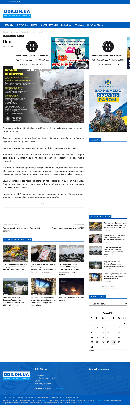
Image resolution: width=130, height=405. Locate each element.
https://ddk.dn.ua (89, 403)
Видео (34, 25)
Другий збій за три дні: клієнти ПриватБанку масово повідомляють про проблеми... (115, 237)
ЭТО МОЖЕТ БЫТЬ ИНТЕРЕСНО (17, 240)
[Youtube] (125, 2)
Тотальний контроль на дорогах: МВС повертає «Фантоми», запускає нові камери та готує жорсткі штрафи (69, 269)
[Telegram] (113, 2)
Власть (6, 294)
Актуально (22, 25)
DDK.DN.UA (46, 400)
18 (97, 337)
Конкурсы (66, 25)
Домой (5, 32)
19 (103, 337)
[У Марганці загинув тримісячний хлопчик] (71, 286)
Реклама (79, 25)
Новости (9, 25)
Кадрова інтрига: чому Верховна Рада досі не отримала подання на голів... (114, 264)
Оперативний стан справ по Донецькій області (21, 229)
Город (14, 35)
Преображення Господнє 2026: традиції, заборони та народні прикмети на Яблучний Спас (15, 266)
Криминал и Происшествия (40, 261)
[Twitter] (117, 2)
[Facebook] (108, 2)
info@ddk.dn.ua (57, 389)
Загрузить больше (107, 287)
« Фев (91, 351)
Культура (6, 261)
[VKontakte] (121, 2)
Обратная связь (95, 25)
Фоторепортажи (49, 25)
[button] (124, 25)
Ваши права (63, 261)
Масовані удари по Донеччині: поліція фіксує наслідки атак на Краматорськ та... (115, 276)
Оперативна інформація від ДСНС (68, 228)
